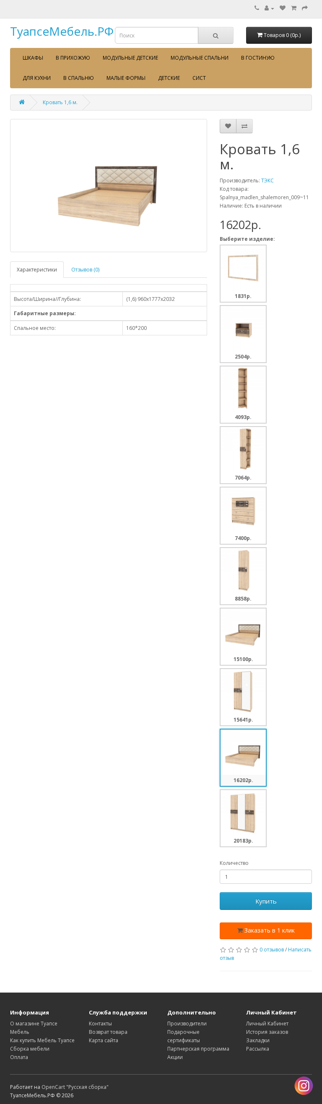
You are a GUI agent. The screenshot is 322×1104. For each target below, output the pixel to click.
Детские (169, 78)
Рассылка (257, 1048)
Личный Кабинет (267, 1023)
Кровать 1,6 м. (60, 102)
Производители (187, 1023)
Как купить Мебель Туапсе (42, 1040)
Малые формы (125, 78)
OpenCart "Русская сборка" (75, 1087)
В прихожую (73, 57)
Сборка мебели (29, 1048)
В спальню (78, 78)
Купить (266, 901)
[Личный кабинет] (269, 8)
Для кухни (37, 78)
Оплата (19, 1057)
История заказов (267, 1031)
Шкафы (33, 57)
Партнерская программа (198, 1048)
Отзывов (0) (85, 269)
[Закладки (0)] (283, 8)
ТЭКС (267, 180)
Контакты (100, 1023)
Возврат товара (108, 1031)
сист (199, 78)
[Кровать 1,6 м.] (108, 185)
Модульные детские (130, 57)
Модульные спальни (200, 57)
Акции (175, 1057)
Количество (234, 863)
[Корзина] (293, 8)
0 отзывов (272, 949)
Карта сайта (103, 1040)
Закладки (258, 1040)
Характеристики (37, 269)
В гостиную (258, 57)
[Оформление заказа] (305, 8)
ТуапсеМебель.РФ (62, 31)
